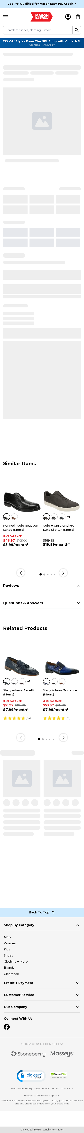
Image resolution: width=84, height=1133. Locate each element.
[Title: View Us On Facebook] (7, 1027)
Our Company (15, 1007)
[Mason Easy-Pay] (41, 17)
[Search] (77, 30)
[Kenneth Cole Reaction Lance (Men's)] (22, 493)
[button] (31, 1076)
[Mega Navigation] (5, 17)
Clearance (11, 974)
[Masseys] (62, 1054)
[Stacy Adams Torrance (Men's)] (62, 658)
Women (10, 943)
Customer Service (19, 995)
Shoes (8, 955)
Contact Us (67, 1088)
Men (7, 937)
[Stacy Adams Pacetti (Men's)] (22, 658)
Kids (7, 949)
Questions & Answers (23, 603)
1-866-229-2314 (50, 1088)
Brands (9, 967)
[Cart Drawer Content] (78, 17)
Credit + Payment (18, 983)
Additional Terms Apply (42, 44)
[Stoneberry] (28, 1053)
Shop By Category (19, 925)
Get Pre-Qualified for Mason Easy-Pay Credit (40, 3)
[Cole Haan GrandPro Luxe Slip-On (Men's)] (62, 493)
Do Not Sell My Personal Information (42, 1129)
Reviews (11, 586)
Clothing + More (16, 961)
